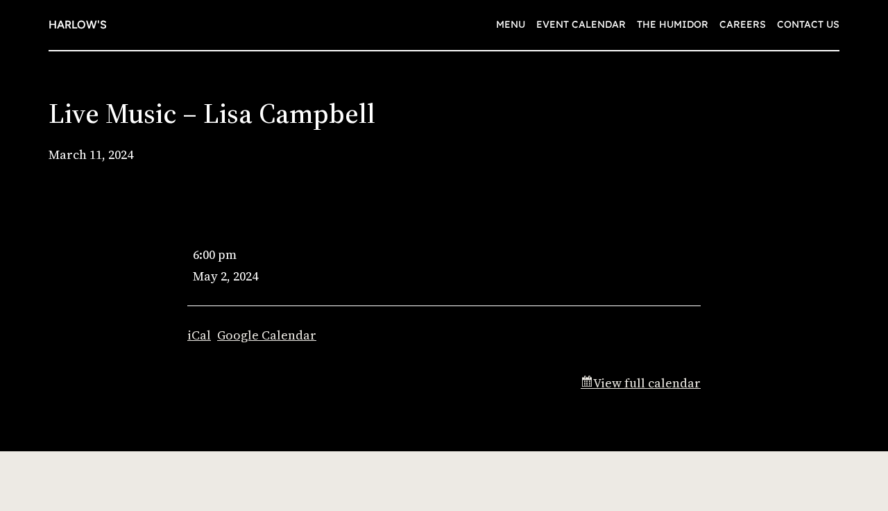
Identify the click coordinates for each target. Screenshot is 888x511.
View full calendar (647, 383)
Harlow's (78, 24)
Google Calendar (266, 335)
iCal (199, 335)
